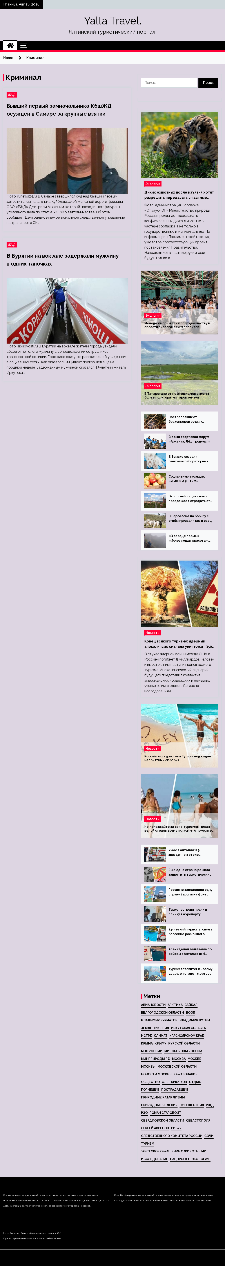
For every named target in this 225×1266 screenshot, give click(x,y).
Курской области (184, 1043)
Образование (186, 1074)
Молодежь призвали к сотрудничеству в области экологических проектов (177, 325)
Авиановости (153, 1005)
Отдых (195, 1082)
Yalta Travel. (112, 21)
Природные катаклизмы (163, 1097)
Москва (179, 1059)
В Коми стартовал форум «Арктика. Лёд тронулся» (189, 439)
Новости (152, 633)
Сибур (176, 1128)
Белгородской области (162, 1012)
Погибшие (150, 1089)
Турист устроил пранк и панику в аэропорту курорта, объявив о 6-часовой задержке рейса (189, 912)
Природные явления (159, 1105)
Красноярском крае (186, 1035)
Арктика (175, 1005)
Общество (150, 1082)
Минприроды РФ (155, 1059)
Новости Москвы (156, 1074)
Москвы (148, 1066)
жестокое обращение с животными (173, 1151)
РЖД (210, 1105)
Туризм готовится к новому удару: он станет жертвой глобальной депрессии (190, 971)
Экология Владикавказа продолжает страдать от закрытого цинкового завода (189, 499)
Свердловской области (162, 1120)
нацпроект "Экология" (190, 1159)
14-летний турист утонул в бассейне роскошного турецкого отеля (190, 932)
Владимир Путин (195, 1020)
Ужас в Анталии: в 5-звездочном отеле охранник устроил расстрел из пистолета (188, 852)
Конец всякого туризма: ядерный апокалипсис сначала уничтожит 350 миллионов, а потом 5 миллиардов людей (178, 644)
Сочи (209, 1136)
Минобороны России (183, 1051)
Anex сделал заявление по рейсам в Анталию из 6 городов (190, 951)
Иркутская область (188, 1028)
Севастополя (198, 1120)
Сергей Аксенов (155, 1128)
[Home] (10, 45)
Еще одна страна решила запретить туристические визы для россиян (190, 872)
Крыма (147, 1043)
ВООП (190, 1012)
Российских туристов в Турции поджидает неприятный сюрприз (178, 758)
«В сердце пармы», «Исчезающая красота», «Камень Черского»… (189, 538)
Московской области (177, 1066)
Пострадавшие (174, 1089)
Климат (160, 1035)
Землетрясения (155, 1028)
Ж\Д (12, 95)
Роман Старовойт (165, 1113)
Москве (194, 1059)
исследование (154, 1159)
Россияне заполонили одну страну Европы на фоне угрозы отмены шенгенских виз (190, 892)
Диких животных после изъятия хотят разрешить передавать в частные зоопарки (179, 195)
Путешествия (192, 1105)
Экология (152, 184)
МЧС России (151, 1051)
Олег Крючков (174, 1082)
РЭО (144, 1113)
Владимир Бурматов (159, 1020)
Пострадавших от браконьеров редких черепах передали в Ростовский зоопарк (185, 419)
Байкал (191, 1005)
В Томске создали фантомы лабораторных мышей (188, 459)
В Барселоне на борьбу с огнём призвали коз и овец (190, 518)
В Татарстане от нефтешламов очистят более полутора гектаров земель (177, 395)
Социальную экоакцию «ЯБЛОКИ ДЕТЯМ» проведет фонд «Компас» (190, 479)
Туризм (147, 1143)
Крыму (160, 1043)
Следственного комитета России (171, 1136)
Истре (146, 1035)
